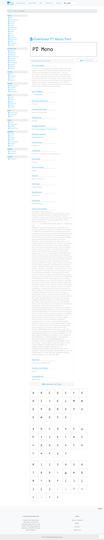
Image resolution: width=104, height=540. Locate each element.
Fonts (15, 11)
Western (12, 45)
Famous (12, 55)
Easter (12, 31)
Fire (11, 33)
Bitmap (10, 83)
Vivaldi (12, 107)
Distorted (13, 29)
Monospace (13, 91)
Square (12, 80)
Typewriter (13, 43)
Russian (12, 66)
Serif (11, 116)
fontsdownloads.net (56, 537)
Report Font (77, 530)
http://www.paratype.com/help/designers (44, 129)
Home (10, 11)
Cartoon (12, 21)
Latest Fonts (32, 3)
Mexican (12, 60)
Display (12, 68)
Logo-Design (14, 141)
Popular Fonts (21, 3)
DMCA (77, 523)
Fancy (9, 15)
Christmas (13, 151)
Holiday (10, 149)
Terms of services (77, 520)
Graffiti (12, 126)
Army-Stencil (14, 20)
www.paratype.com (38, 137)
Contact (58, 3)
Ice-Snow (13, 37)
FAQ (40, 3)
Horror (12, 35)
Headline (13, 58)
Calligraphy (13, 124)
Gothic (12, 140)
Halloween (13, 153)
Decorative (13, 27)
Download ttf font (87, 60)
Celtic (12, 97)
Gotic (9, 95)
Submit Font (49, 3)
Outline (12, 64)
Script (9, 120)
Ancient (12, 143)
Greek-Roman (14, 56)
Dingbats (13, 53)
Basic (9, 110)
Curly (11, 25)
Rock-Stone (13, 113)
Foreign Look (12, 48)
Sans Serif (13, 114)
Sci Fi (11, 78)
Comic (12, 23)
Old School (13, 39)
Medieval (13, 103)
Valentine (13, 87)
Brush (12, 122)
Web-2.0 (12, 89)
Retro (11, 41)
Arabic (12, 51)
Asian (11, 136)
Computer (13, 159)
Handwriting (14, 128)
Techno (10, 72)
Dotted (12, 138)
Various (10, 157)
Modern (12, 105)
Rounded (13, 76)
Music (12, 145)
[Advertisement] (63, 25)
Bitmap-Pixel (14, 85)
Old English (13, 62)
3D (11, 18)
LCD (11, 74)
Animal (12, 134)
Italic (11, 101)
